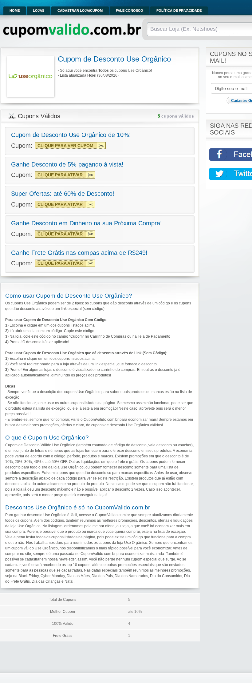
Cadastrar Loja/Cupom (80, 10)
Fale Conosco (129, 10)
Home (15, 10)
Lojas (38, 10)
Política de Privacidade (179, 10)
